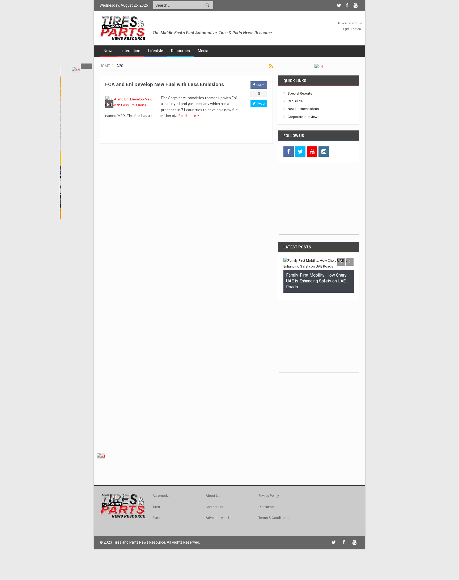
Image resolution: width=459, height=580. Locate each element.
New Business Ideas (303, 109)
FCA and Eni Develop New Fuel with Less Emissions (164, 84)
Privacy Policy (268, 494)
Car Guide (295, 101)
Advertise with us (350, 23)
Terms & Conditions (273, 516)
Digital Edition (351, 29)
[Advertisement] (383, 143)
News (108, 50)
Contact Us (214, 505)
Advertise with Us (219, 516)
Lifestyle (155, 50)
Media (203, 50)
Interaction (130, 50)
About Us (213, 494)
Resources (180, 50)
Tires (156, 505)
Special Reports (300, 93)
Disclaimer (266, 505)
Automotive (161, 494)
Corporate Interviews (303, 117)
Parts (156, 516)
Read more (187, 115)
